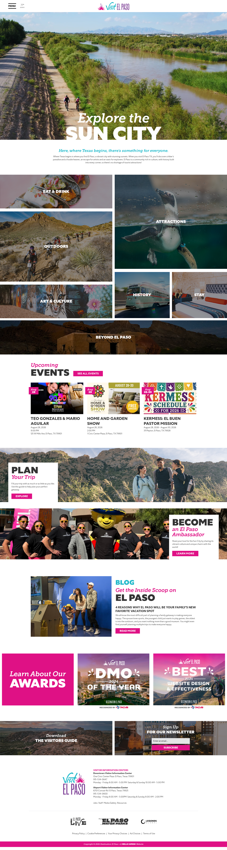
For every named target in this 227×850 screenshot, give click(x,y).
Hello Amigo (129, 844)
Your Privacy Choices (117, 833)
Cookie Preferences (96, 833)
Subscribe (171, 747)
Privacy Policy (78, 833)
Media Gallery (110, 803)
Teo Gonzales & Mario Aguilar (55, 421)
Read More (128, 631)
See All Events (88, 373)
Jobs (95, 803)
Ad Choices (135, 833)
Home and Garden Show (107, 421)
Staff (100, 803)
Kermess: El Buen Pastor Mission (162, 421)
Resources (122, 803)
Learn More (185, 553)
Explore (22, 496)
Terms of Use (149, 833)
